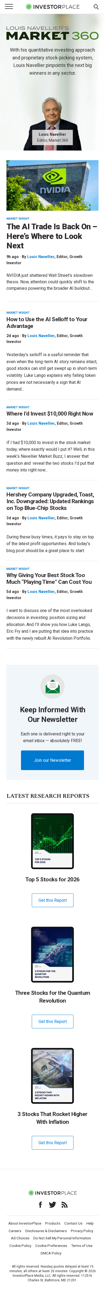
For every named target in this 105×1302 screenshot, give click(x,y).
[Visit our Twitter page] (52, 1205)
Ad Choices (20, 1238)
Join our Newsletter (52, 760)
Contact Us (73, 1223)
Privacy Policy (82, 1231)
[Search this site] (96, 6)
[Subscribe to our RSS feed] (65, 1205)
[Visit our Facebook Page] (40, 1205)
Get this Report (52, 900)
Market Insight (18, 218)
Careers (15, 1231)
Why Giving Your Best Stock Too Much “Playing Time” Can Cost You (49, 578)
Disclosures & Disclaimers (46, 1231)
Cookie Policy (20, 1245)
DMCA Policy (51, 1253)
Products (52, 1223)
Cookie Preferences (51, 1245)
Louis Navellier (40, 257)
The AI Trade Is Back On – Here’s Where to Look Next (51, 236)
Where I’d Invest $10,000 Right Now (49, 413)
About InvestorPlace (24, 1223)
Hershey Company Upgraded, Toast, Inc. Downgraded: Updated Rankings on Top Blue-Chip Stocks (50, 501)
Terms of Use (81, 1245)
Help (90, 1223)
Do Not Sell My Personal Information (62, 1238)
